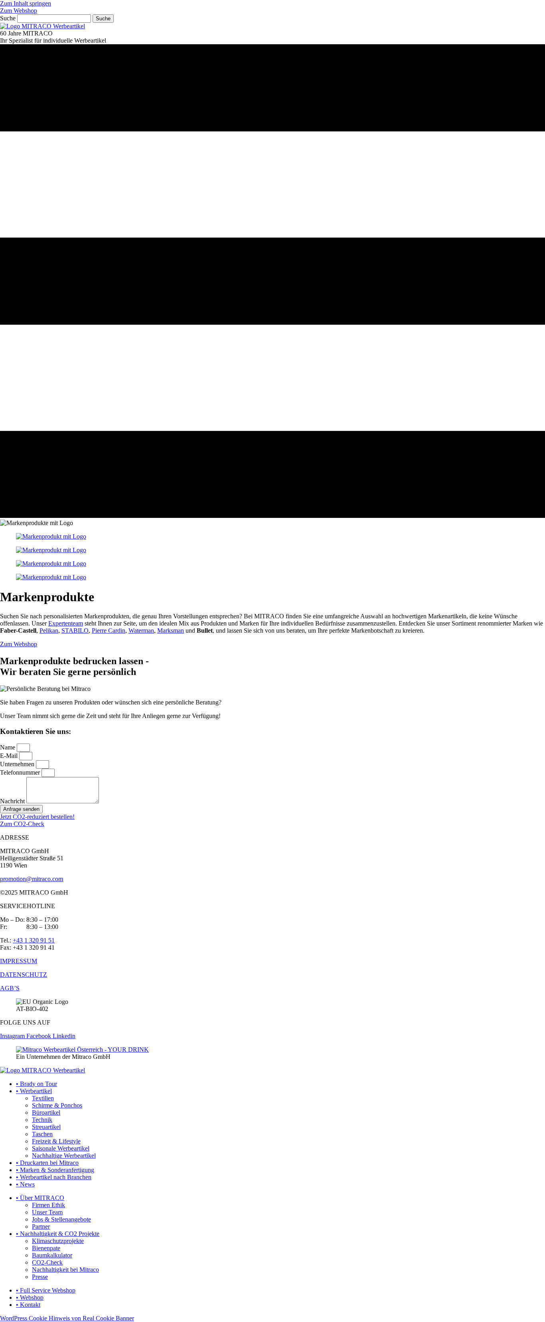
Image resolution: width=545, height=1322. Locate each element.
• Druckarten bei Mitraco (47, 1162)
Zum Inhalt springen (25, 3)
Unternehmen (18, 764)
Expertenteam (65, 623)
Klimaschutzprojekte (58, 1240)
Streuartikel (46, 1126)
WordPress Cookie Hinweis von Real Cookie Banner (67, 1318)
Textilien (43, 1098)
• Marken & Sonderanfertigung (55, 1170)
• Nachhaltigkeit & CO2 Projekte (57, 1233)
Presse (40, 1276)
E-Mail (9, 755)
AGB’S (10, 988)
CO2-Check (47, 1262)
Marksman (170, 630)
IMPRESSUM (18, 961)
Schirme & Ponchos (57, 1105)
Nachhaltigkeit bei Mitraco (65, 1269)
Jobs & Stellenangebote (61, 1219)
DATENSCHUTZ (23, 974)
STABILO (75, 630)
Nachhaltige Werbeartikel (64, 1155)
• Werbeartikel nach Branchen (53, 1177)
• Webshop (29, 1297)
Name (8, 747)
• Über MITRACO (40, 1197)
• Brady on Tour (36, 1083)
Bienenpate (46, 1248)
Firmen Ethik (48, 1205)
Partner (41, 1226)
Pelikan (48, 630)
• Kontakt (28, 1304)
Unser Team (47, 1212)
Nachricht (13, 801)
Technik (42, 1119)
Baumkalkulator (52, 1255)
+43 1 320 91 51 (34, 940)
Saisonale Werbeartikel (60, 1148)
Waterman (141, 630)
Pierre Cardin (108, 630)
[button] (18, 644)
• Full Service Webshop (45, 1290)
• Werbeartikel (34, 1091)
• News (25, 1184)
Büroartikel (46, 1112)
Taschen (42, 1134)
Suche (8, 18)
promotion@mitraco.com (31, 878)
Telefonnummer (20, 772)
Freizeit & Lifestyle (56, 1141)
